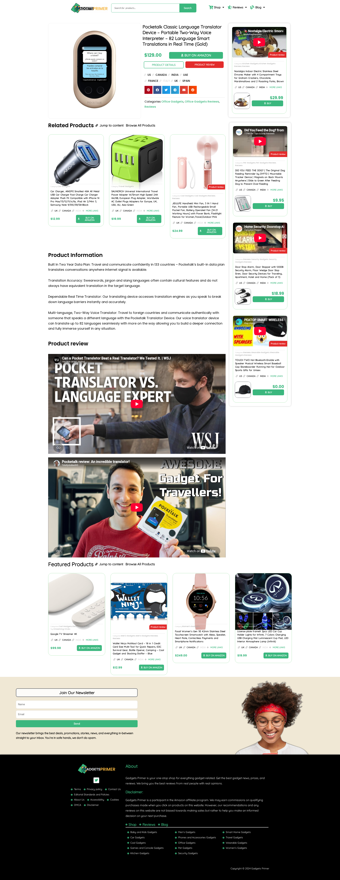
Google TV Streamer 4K (63, 633)
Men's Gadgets (128, 635)
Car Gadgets (64, 186)
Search (188, 8)
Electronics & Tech (80, 626)
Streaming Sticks (61, 629)
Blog (258, 7)
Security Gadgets (259, 259)
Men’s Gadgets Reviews (147, 635)
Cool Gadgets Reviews (204, 195)
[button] (148, 90)
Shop (217, 7)
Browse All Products (140, 125)
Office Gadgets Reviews (202, 102)
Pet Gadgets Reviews (266, 162)
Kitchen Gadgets (250, 63)
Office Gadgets (172, 102)
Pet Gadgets (249, 162)
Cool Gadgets (187, 195)
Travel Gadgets (126, 186)
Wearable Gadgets (260, 352)
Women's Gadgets (190, 626)
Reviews (238, 7)
